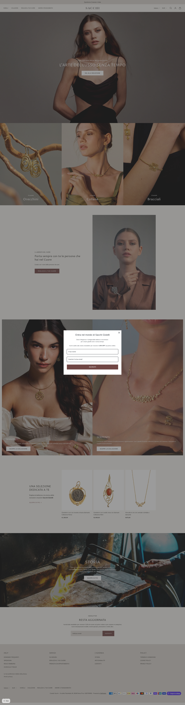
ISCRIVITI (92, 367)
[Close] (119, 332)
